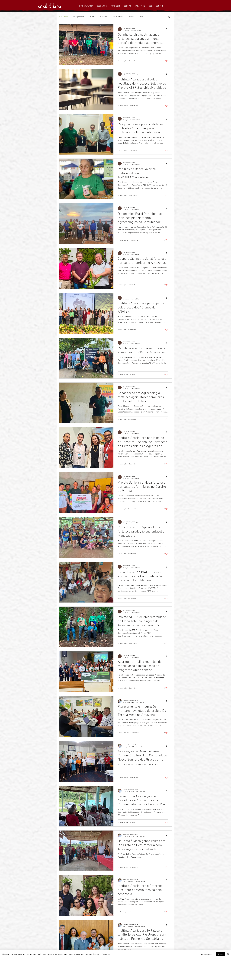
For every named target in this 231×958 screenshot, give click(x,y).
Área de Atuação (118, 17)
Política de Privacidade (101, 954)
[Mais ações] (167, 29)
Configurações (206, 954)
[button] (169, 17)
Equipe (132, 17)
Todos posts (63, 17)
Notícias (103, 17)
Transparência (78, 17)
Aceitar (220, 954)
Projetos (92, 17)
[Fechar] (228, 954)
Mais (141, 17)
